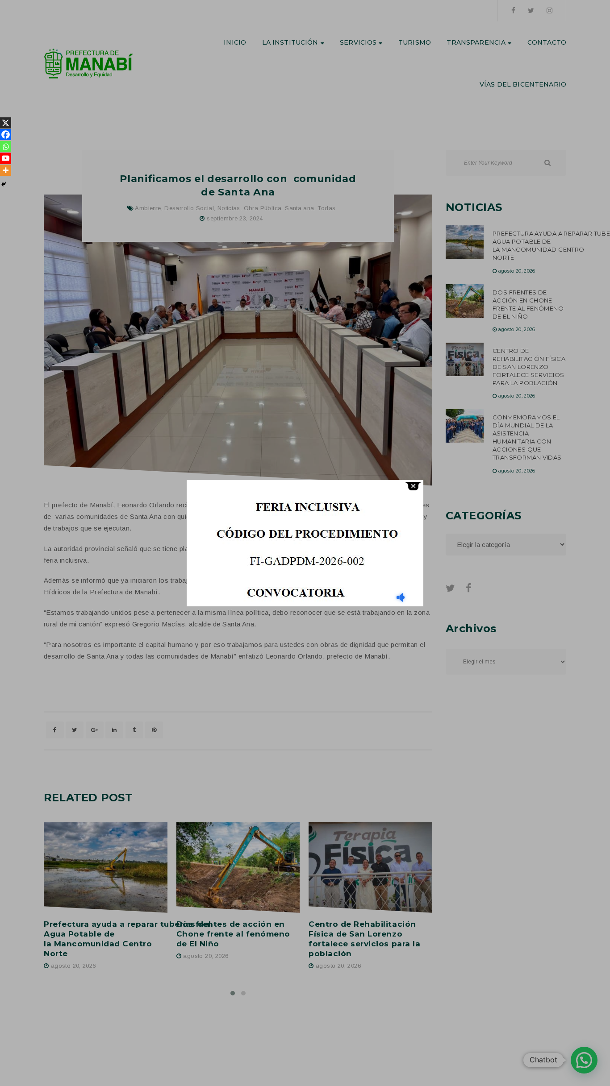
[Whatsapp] (5, 146)
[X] (5, 122)
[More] (5, 170)
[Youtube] (5, 158)
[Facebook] (5, 134)
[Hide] (3, 184)
